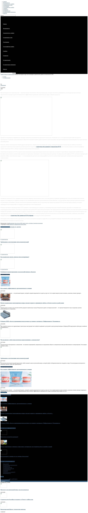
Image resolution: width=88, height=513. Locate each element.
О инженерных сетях (7, 5)
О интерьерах (6, 6)
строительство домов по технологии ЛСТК (48, 146)
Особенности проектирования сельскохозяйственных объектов (18, 272)
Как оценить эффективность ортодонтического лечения (16, 288)
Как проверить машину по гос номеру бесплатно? (15, 456)
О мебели (5, 8)
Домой (2, 74)
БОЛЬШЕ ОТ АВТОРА (15, 227)
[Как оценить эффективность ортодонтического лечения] (5, 285)
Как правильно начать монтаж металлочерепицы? (15, 257)
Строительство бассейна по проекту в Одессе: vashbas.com (17, 499)
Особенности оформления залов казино (17, 224)
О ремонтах (5, 9)
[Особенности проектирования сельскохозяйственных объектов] (8, 268)
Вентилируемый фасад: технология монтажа (13, 509)
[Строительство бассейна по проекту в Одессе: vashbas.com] (4, 497)
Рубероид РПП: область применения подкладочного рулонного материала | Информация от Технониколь (30, 321)
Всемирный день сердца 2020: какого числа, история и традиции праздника (26, 223)
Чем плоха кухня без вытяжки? (9, 437)
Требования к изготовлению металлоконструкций (15, 242)
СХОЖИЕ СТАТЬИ (5, 227)
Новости (5, 13)
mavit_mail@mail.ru (13, 479)
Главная (5, 1)
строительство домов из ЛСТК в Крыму (22, 215)
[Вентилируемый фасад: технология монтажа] (4, 506)
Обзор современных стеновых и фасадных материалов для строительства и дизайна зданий (26, 446)
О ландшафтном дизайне (8, 7)
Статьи (5, 74)
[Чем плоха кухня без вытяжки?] (4, 434)
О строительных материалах (9, 12)
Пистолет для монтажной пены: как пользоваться (15, 489)
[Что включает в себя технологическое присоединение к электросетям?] (5, 337)
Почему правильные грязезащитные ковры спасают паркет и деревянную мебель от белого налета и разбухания (32, 303)
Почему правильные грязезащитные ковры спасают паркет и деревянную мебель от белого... (27, 413)
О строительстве (6, 10)
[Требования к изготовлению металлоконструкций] (8, 238)
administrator (3, 85)
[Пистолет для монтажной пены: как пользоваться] (4, 487)
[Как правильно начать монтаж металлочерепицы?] (8, 253)
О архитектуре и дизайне (8, 3)
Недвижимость (6, 2)
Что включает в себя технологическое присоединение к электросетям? (20, 340)
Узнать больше (4, 392)
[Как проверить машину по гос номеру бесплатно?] (4, 453)
